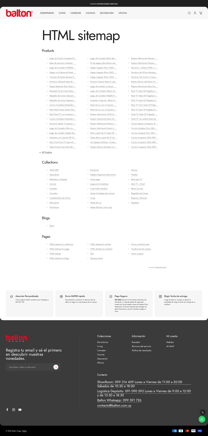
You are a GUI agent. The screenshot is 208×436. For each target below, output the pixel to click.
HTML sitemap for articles (100, 244)
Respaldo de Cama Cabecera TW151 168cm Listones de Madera (76, 95)
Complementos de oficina (60, 198)
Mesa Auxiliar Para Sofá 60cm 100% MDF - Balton (70, 147)
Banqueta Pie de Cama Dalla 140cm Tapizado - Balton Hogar (74, 91)
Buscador (136, 342)
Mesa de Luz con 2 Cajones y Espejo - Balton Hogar (111, 109)
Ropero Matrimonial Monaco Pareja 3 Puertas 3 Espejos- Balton (157, 58)
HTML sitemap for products (101, 248)
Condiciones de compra (141, 248)
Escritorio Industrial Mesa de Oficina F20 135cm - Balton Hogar (76, 81)
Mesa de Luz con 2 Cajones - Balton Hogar (107, 105)
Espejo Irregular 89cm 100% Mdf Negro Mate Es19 (111, 72)
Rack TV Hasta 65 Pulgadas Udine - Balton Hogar (151, 95)
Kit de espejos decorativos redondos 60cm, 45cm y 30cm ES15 (116, 63)
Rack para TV (136, 179)
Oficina (134, 170)
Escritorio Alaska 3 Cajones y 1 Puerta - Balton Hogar (71, 123)
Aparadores (54, 174)
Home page (95, 179)
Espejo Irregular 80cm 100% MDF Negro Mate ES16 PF (113, 77)
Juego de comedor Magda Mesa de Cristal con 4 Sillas (72, 133)
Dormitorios (54, 207)
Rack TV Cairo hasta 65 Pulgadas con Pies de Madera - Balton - (157, 105)
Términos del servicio (141, 346)
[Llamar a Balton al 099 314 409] (202, 412)
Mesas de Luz (95, 202)
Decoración (54, 202)
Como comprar (137, 253)
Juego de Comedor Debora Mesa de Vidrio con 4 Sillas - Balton (116, 91)
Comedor (53, 188)
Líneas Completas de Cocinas (102, 193)
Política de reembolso (141, 350)
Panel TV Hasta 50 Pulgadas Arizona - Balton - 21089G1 (154, 114)
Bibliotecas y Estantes (58, 179)
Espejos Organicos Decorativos (103, 174)
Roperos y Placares (139, 198)
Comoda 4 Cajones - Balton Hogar (104, 100)
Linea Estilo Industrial (98, 188)
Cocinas (53, 184)
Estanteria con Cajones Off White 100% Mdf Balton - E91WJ (74, 137)
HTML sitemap (55, 253)
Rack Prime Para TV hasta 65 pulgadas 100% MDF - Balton (74, 142)
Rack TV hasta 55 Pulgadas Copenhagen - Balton (151, 91)
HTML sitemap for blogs (59, 258)
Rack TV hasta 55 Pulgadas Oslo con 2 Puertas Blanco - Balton (157, 100)
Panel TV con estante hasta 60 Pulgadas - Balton (151, 118)
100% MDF (54, 170)
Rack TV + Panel (138, 184)
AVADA (158, 267)
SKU (92, 253)
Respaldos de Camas (139, 193)
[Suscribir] (55, 367)
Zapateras (135, 202)
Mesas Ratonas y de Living (101, 207)
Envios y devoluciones (140, 244)
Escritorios (94, 170)
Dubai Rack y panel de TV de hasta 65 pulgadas (110, 137)
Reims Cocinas (137, 188)
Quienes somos (96, 258)
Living (92, 198)
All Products (47, 152)
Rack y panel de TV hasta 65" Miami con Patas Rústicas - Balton (116, 133)
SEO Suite (163, 267)
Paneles (134, 174)
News (52, 225)
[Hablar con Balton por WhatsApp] (202, 419)
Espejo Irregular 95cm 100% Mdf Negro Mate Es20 (111, 67)
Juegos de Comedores (99, 184)
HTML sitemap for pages (59, 248)
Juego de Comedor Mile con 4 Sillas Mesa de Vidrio (71, 128)
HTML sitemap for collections (61, 244)
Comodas (53, 193)
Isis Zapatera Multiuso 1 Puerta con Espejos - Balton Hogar (114, 142)
